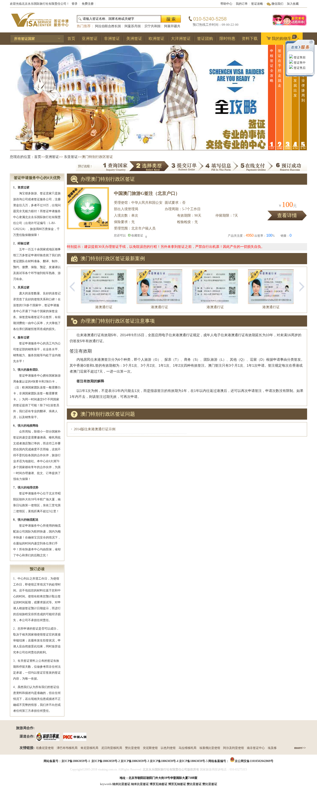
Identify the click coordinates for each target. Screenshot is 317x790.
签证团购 (205, 38)
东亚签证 (71, 157)
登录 (75, 3)
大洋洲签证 (181, 38)
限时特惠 (227, 38)
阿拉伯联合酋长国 (108, 26)
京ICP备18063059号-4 (164, 761)
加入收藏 (293, 3)
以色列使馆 (168, 748)
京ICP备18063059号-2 (105, 761)
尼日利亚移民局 (111, 748)
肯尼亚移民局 (89, 748)
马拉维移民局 (187, 748)
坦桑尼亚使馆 (45, 748)
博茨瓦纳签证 (177, 784)
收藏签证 (137, 235)
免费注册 (88, 3)
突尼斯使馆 (150, 748)
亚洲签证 (90, 38)
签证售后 (299, 68)
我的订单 (242, 3)
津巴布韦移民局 (67, 748)
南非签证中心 (256, 748)
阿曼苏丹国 (133, 26)
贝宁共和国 (152, 26)
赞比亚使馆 (132, 748)
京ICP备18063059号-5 (193, 761)
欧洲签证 (156, 38)
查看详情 (287, 215)
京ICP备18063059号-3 (135, 761)
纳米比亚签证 (140, 784)
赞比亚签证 (209, 784)
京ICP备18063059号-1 (75, 761)
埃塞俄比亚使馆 (209, 748)
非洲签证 (112, 38)
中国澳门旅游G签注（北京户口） (147, 193)
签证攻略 (257, 3)
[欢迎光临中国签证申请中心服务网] (289, 25)
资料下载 (250, 38)
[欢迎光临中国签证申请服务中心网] (39, 29)
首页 (71, 38)
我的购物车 (285, 38)
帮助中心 (226, 3)
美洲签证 (134, 38)
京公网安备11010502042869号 (254, 761)
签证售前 (299, 57)
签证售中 (299, 62)
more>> (300, 748)
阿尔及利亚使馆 (233, 748)
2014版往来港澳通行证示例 (94, 429)
